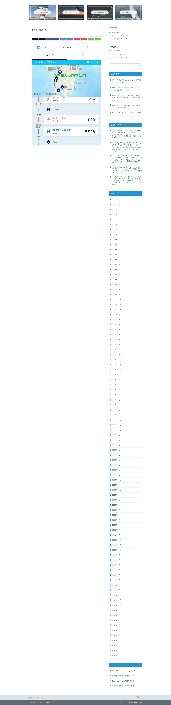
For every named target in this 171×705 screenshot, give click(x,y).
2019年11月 (116, 605)
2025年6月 (116, 270)
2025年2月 (116, 290)
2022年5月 (116, 455)
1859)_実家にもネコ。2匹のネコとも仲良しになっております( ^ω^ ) (126, 106)
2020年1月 (116, 595)
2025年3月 (116, 285)
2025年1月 (116, 295)
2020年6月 (116, 570)
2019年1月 (116, 655)
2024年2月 (116, 350)
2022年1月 (116, 475)
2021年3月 (116, 525)
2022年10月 (116, 430)
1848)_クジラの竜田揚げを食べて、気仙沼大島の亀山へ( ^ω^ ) (126, 168)
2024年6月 (116, 330)
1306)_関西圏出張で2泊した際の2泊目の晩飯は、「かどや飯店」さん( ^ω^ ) (126, 131)
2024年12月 (116, 300)
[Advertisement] (66, 165)
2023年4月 (116, 400)
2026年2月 (116, 229)
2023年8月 (116, 380)
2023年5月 (116, 395)
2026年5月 (116, 215)
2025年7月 (116, 265)
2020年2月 (116, 590)
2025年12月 (116, 240)
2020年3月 (116, 585)
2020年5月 (116, 575)
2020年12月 (116, 540)
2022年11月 (116, 425)
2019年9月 (116, 615)
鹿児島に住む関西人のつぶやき (123, 686)
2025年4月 (116, 280)
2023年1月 (116, 415)
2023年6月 (116, 390)
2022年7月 (116, 445)
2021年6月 (116, 510)
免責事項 (48, 702)
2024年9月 (116, 315)
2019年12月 (116, 600)
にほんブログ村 (114, 32)
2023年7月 (116, 385)
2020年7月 (116, 565)
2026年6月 (116, 209)
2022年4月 (116, 460)
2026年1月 (116, 235)
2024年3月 (116, 345)
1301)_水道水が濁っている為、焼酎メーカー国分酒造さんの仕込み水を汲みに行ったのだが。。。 (126, 144)
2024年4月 (116, 340)
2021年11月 (116, 485)
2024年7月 (116, 325)
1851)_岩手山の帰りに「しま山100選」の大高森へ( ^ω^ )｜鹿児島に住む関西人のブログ (127, 171)
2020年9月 (116, 555)
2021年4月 (116, 520)
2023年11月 (116, 365)
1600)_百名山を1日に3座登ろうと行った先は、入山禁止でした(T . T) (126, 178)
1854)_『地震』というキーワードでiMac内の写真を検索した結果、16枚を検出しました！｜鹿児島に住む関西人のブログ (127, 148)
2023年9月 (116, 375)
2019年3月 (116, 645)
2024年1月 (116, 355)
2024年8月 (116, 320)
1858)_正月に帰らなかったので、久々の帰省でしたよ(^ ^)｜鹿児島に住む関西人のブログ (127, 136)
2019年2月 (116, 650)
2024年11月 (116, 305)
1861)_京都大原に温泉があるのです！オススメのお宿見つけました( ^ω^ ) (126, 89)
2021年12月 (116, 480)
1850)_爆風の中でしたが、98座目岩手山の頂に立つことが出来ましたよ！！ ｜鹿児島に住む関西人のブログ (127, 181)
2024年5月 (116, 335)
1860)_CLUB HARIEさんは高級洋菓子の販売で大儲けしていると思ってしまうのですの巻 (126, 97)
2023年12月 (116, 360)
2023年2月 (116, 410)
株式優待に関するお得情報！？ (123, 676)
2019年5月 (116, 635)
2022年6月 (116, 450)
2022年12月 (116, 420)
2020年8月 (116, 560)
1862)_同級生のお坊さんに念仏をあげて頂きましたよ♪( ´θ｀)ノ (126, 81)
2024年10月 (116, 310)
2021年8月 (116, 500)
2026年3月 (116, 225)
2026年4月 (116, 219)
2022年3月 (116, 465)
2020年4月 (116, 580)
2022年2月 (116, 470)
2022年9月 (116, 435)
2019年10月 (116, 610)
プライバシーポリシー (37, 702)
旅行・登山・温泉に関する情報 (123, 681)
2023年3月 (116, 405)
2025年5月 (116, 275)
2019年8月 (116, 620)
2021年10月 (116, 490)
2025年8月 (116, 260)
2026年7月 (116, 204)
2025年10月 (116, 250)
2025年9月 (116, 255)
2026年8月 (116, 199)
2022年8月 (116, 440)
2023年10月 (116, 370)
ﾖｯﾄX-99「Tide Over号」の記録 (124, 671)
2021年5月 (116, 515)
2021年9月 (116, 495)
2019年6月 (116, 630)
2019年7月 (116, 625)
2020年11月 (116, 545)
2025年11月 (116, 245)
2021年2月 (116, 530)
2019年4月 (116, 640)
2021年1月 (116, 535)
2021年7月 (116, 505)
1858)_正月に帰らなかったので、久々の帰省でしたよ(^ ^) (126, 114)
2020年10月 (116, 550)
